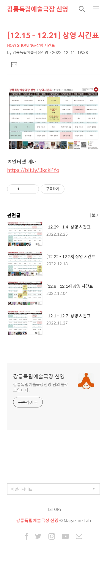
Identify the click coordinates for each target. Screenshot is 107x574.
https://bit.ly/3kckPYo (33, 170)
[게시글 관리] (32, 189)
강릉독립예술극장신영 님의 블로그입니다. (40, 387)
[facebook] (26, 537)
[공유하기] (25, 189)
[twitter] (38, 537)
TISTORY (54, 509)
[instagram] (51, 537)
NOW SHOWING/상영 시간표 (31, 45)
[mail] (79, 537)
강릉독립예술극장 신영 (37, 9)
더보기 (93, 215)
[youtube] (65, 537)
